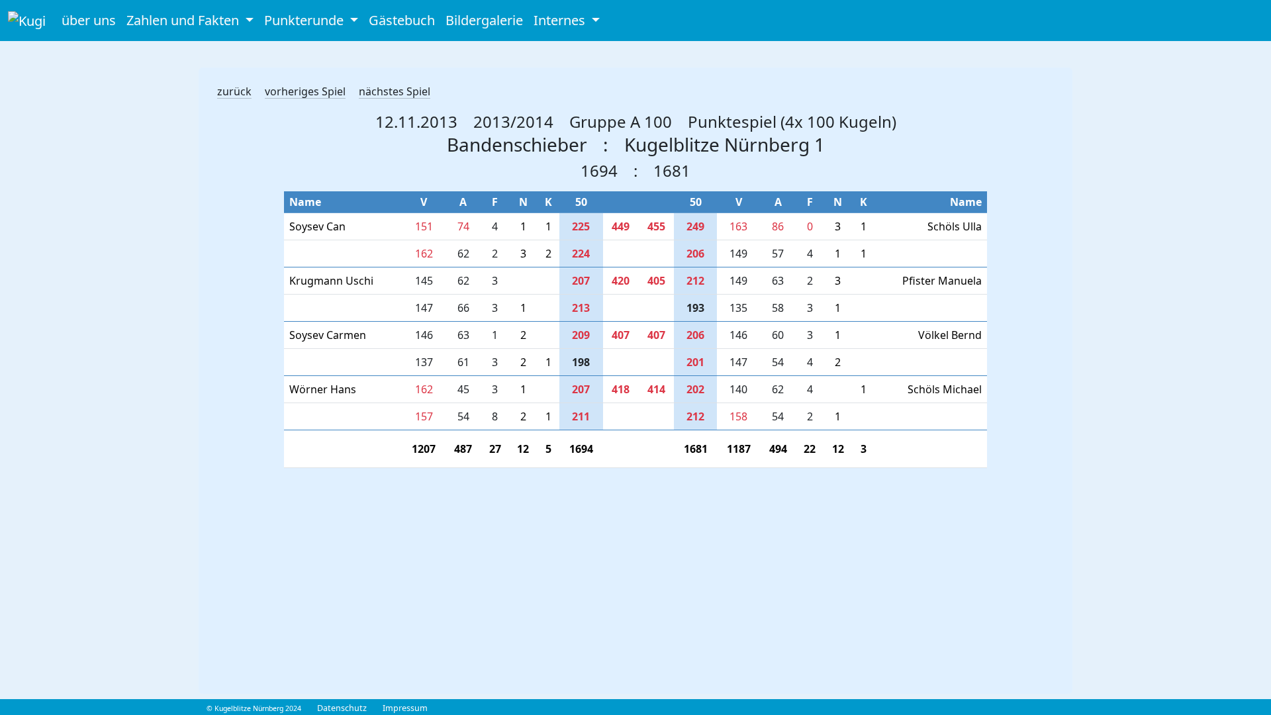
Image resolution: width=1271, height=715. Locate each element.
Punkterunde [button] (305, 20)
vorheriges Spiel (305, 91)
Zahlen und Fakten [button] (184, 20)
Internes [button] (561, 20)
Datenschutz (342, 708)
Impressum (405, 708)
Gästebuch (402, 20)
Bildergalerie (484, 20)
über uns (89, 20)
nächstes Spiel (394, 91)
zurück (234, 91)
